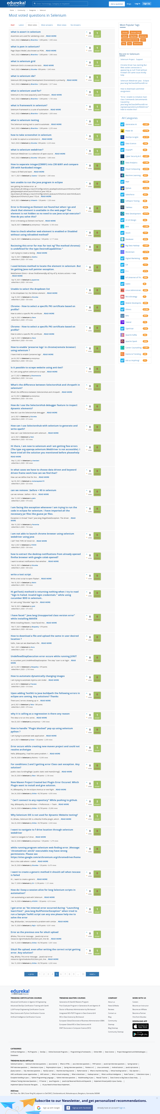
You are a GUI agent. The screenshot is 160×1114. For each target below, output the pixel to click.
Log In (137, 3)
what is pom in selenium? (25, 46)
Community (112, 1021)
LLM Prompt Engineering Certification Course (27, 1009)
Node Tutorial (129, 1074)
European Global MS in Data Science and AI (75, 1024)
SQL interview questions (32, 1071)
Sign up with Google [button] (51, 1107)
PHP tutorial (96, 1064)
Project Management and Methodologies (131, 1052)
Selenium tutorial (16, 1064)
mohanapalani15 (38, 481)
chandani (35, 461)
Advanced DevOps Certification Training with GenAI (30, 1006)
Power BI (129, 130)
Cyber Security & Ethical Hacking (134, 156)
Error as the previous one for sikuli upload (34, 932)
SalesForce (130, 194)
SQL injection (134, 1071)
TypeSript (130, 328)
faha (32, 704)
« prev (31, 974)
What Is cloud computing (60, 1074)
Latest (21, 25)
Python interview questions (66, 1078)
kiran (32, 740)
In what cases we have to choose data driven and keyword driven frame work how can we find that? (43, 471)
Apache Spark (131, 341)
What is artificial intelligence (111, 1074)
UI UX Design (131, 220)
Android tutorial (117, 1067)
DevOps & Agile (132, 137)
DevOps (43, 1052)
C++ (127, 271)
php (123, 44)
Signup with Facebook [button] (81, 1107)
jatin (34, 498)
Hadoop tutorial (93, 1074)
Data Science (131, 143)
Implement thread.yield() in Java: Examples (108, 1081)
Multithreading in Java (85, 1078)
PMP (127, 182)
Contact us (112, 1013)
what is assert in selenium (26, 31)
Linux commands (103, 1067)
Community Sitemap (116, 1032)
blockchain (138, 44)
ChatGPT (129, 150)
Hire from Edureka (139, 1017)
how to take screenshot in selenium (31, 134)
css (129, 44)
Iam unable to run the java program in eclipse (37, 182)
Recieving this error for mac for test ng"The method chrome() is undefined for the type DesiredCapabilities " (45, 247)
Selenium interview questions (36, 1064)
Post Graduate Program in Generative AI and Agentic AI (79, 1006)
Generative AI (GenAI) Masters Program (73, 1002)
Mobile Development (134, 303)
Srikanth (34, 200)
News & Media (113, 1006)
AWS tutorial (44, 1074)
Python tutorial (82, 1071)
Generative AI (131, 124)
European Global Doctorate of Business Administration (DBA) (81, 1021)
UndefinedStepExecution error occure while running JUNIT (44, 656)
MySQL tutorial (48, 1071)
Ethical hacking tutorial (118, 1071)
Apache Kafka (131, 335)
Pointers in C (89, 1067)
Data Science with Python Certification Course (28, 1013)
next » (92, 974)
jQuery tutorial (16, 1071)
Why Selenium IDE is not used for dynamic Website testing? (44, 814)
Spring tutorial (132, 1064)
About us (111, 1002)
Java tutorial (53, 1064)
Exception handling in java (20, 1078)
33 (83, 974)
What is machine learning (99, 1071)
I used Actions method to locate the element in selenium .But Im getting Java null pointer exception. (46, 267)
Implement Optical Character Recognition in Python (25, 1085)
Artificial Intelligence (18, 1052)
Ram (32, 437)
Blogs (129, 4)
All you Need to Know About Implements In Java (56, 1085)
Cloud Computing (133, 169)
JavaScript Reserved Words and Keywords (76, 1081)
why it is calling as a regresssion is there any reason (40, 713)
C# (127, 264)
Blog (109, 1017)
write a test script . (21, 574)
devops (125, 32)
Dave (34, 317)
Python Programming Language (43, 1078)
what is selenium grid (23, 61)
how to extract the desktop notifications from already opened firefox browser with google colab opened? (46, 555)
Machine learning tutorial (65, 1071)
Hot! (12, 25)
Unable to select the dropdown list (30, 288)
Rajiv (34, 925)
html (143, 40)
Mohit (34, 583)
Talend (128, 322)
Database (129, 239)
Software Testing (133, 201)
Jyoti (33, 606)
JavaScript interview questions (114, 1064)
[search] (34, 3)
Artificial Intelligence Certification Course (26, 1017)
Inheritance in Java (36, 1067)
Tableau (129, 207)
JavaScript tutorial (132, 1067)
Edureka (34, 69)
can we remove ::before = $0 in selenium (33, 490)
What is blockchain (78, 1074)
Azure (128, 233)
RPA (127, 316)
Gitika (34, 793)
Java (127, 226)
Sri (33, 883)
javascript (143, 36)
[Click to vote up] (86, 32)
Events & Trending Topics (134, 354)
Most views (61, 25)
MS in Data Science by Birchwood (71, 1017)
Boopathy (35, 627)
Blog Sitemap (113, 1028)
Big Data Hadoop (133, 245)
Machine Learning (133, 175)
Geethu (34, 257)
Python (128, 188)
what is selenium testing (25, 120)
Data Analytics (131, 162)
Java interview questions (81, 1064)
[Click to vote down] (86, 35)
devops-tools (135, 32)
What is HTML (65, 1064)
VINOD (33, 545)
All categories (130, 118)
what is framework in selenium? (29, 105)
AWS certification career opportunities (24, 1074)
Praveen (33, 684)
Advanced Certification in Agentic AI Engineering (28, 1002)
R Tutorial (43, 1081)
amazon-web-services (130, 40)
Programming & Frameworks (81, 1052)
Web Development (133, 213)
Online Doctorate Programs (58, 1052)
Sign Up (146, 3)
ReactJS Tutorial (101, 1078)
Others (128, 309)
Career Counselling (134, 347)
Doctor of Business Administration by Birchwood (77, 1009)
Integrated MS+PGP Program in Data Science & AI (77, 1013)
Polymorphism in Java (53, 1067)
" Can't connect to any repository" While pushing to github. (44, 800)
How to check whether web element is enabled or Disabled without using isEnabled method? (44, 233)
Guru (33, 647)
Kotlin (128, 284)
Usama (34, 176)
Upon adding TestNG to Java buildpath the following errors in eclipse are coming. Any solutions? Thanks (45, 695)
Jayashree (35, 280)
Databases (14, 1055)
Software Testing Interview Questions (23, 1081)
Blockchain (130, 252)
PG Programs (32, 1052)
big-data (133, 36)
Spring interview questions (73, 1067)
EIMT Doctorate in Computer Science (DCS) (75, 1028)
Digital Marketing (133, 258)
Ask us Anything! (132, 360)
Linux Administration (134, 290)
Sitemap (111, 1024)
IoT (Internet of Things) (134, 277)
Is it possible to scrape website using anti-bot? (37, 367)
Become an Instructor (140, 1006)
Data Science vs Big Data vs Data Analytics (124, 1078)
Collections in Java (142, 1074)
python (124, 36)
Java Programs (54, 1081)
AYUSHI (35, 901)
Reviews (111, 1009)
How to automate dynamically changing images (38, 675)
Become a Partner (139, 1013)
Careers (135, 1002)
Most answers (47, 25)
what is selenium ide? (23, 75)
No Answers (76, 25)
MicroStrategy (131, 296)
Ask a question (117, 4)
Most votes (32, 25)
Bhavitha (34, 40)
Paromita (35, 524)
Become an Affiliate (139, 1009)
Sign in (122, 1107)
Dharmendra (36, 376)
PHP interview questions (19, 1067)
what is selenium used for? (26, 90)
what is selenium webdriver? (27, 149)
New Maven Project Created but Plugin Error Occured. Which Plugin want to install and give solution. (45, 784)
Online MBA (98, 1052)
